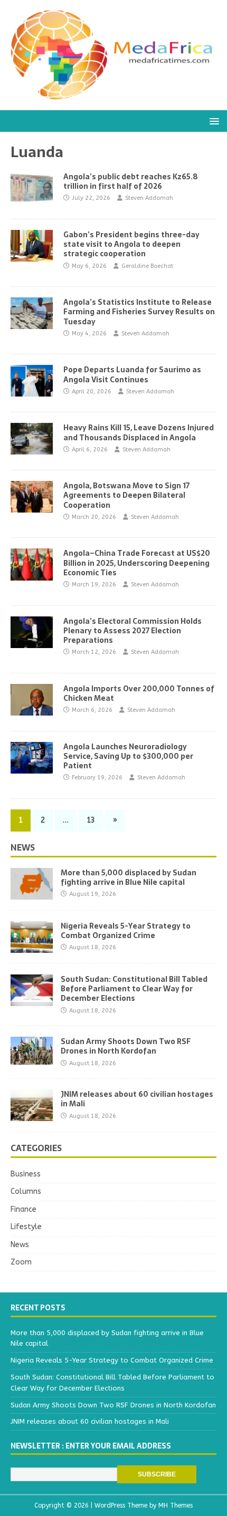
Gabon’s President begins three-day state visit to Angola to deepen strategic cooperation (131, 244)
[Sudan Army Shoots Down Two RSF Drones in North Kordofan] (32, 1058)
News (23, 847)
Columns (26, 1191)
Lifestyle (26, 1226)
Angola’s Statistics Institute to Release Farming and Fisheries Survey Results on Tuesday (139, 311)
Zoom (21, 1262)
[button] (212, 120)
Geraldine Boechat (147, 266)
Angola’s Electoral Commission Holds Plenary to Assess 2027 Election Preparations (132, 630)
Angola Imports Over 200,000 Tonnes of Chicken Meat (138, 693)
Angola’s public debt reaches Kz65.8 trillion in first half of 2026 (130, 181)
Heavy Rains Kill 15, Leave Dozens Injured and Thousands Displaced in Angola (138, 432)
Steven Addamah (149, 198)
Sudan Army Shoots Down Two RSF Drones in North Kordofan (126, 1046)
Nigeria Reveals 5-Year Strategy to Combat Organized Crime (126, 930)
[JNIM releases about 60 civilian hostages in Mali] (32, 1115)
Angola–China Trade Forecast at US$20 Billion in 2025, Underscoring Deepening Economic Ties (136, 562)
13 (91, 820)
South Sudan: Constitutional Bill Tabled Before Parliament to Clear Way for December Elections (134, 988)
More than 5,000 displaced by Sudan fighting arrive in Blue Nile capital (128, 877)
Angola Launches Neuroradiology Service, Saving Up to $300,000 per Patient (128, 756)
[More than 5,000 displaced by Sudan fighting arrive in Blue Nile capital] (32, 893)
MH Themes (175, 1505)
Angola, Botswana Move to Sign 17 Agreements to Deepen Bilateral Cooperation (126, 495)
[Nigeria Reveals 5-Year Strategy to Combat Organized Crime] (32, 946)
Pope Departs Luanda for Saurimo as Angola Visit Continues (132, 374)
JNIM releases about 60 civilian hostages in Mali (137, 1098)
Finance (23, 1209)
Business (26, 1174)
